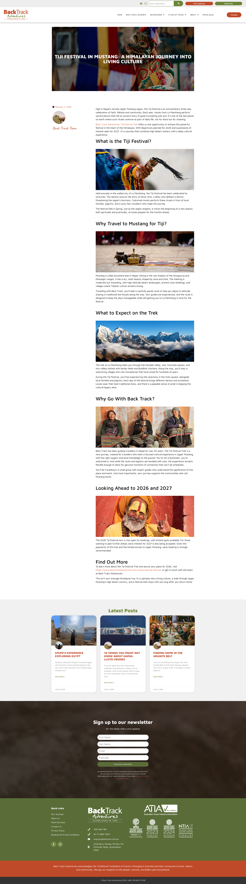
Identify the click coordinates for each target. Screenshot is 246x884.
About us (55, 818)
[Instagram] (145, 3)
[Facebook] (141, 3)
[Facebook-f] (53, 844)
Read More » (60, 677)
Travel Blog (208, 15)
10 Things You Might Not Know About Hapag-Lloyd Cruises (122, 656)
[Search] (178, 3)
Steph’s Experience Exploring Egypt (69, 654)
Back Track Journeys (136, 15)
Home (119, 15)
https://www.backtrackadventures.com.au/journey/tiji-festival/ (129, 570)
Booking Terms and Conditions (65, 835)
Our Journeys (57, 814)
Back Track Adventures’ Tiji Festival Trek (117, 124)
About (193, 15)
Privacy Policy (58, 830)
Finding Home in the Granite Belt (168, 654)
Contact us (56, 826)
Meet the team (58, 822)
